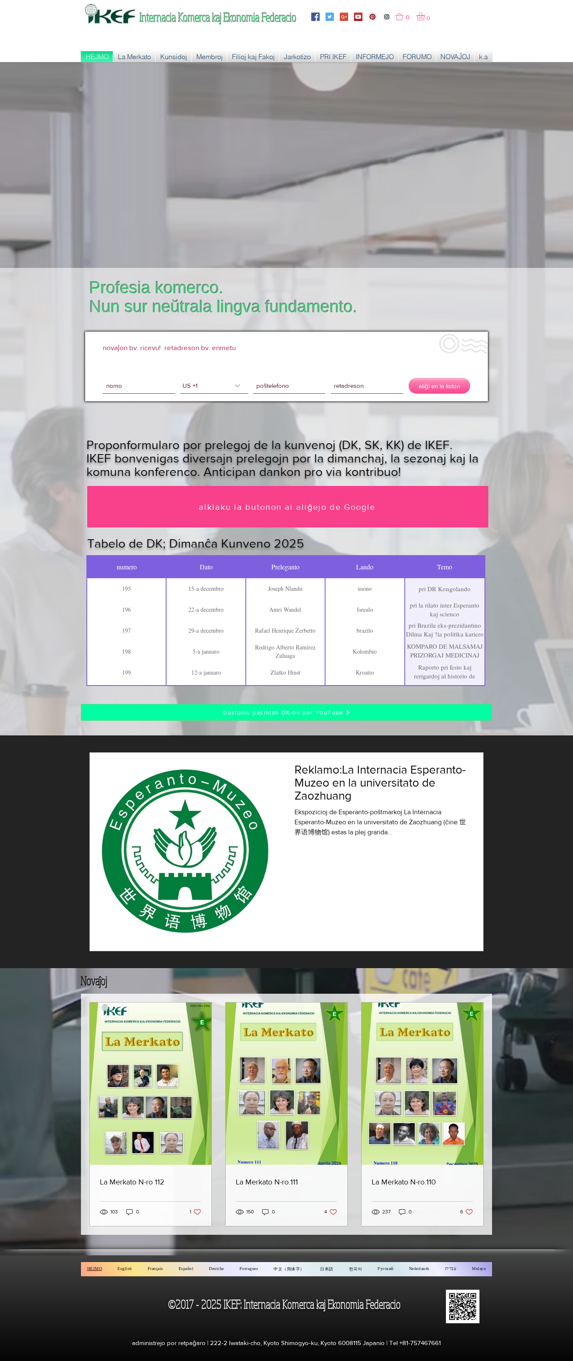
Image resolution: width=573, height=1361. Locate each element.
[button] (406, 16)
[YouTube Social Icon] (358, 17)
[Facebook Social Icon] (315, 17)
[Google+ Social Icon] (344, 17)
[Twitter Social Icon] (330, 17)
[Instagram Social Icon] (387, 17)
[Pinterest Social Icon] (372, 17)
